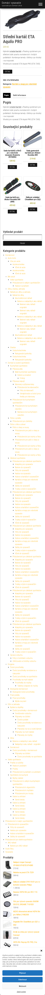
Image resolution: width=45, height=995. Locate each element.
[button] (41, 950)
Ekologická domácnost (19, 689)
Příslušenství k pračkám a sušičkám (27, 772)
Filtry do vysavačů (22, 470)
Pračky (15, 769)
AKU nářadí (12, 843)
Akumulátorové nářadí (23, 298)
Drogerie (11, 664)
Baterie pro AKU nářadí (18, 846)
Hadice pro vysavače (18, 830)
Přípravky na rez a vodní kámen (29, 729)
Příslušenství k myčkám (24, 790)
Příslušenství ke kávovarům (28, 387)
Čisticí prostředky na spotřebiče (25, 676)
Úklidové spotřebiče (17, 458)
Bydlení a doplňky (16, 707)
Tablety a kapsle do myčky (27, 686)
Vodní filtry (9, 849)
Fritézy (22, 378)
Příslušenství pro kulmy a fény (29, 436)
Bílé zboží (11, 276)
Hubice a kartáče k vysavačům (27, 477)
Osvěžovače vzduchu (23, 713)
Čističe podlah (22, 720)
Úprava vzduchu (16, 655)
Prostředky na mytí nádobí (23, 680)
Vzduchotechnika (19, 350)
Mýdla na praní (20, 701)
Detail (7, 71)
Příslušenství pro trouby (24, 793)
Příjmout (22, 973)
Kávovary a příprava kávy (24, 384)
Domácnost (9, 255)
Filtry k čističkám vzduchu (23, 658)
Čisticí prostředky (17, 667)
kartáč (18, 51)
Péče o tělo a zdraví (17, 424)
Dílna (12, 738)
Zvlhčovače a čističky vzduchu (24, 661)
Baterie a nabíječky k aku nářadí (29, 301)
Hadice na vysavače (22, 473)
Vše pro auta (15, 261)
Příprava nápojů (19, 381)
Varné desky (20, 799)
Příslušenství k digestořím (25, 787)
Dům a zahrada (14, 704)
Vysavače (9, 852)
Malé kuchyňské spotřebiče (25, 372)
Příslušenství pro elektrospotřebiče (18, 840)
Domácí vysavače (11, 2)
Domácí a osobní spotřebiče (19, 363)
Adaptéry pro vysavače (24, 464)
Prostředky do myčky (23, 683)
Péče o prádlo (15, 418)
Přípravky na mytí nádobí (24, 732)
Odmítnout (22, 980)
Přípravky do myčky (24, 735)
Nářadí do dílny (18, 295)
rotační (12, 51)
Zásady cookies (21, 992)
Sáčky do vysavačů (22, 486)
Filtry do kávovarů (26, 390)
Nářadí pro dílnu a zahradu (20, 292)
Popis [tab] (6, 95)
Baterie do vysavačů (23, 467)
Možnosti (22, 986)
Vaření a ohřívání (19, 796)
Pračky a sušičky (16, 763)
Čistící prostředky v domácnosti (25, 710)
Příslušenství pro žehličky (22, 421)
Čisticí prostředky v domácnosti (25, 750)
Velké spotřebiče (16, 280)
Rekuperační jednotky (23, 353)
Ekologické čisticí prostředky (24, 692)
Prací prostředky (19, 698)
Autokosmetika (18, 264)
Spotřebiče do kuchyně (19, 775)
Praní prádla (14, 695)
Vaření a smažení (24, 375)
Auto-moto (12, 258)
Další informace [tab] (19, 95)
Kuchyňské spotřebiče (18, 366)
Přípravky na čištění (22, 716)
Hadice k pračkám (22, 286)
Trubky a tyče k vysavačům (25, 489)
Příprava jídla (17, 369)
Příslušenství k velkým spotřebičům (26, 283)
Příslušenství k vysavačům (18, 824)
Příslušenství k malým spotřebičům (19, 821)
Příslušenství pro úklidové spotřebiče (27, 461)
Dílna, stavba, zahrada (16, 289)
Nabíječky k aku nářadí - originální (27, 744)
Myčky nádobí (18, 778)
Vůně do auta (20, 267)
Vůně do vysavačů (22, 523)
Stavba (13, 347)
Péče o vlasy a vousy (21, 427)
